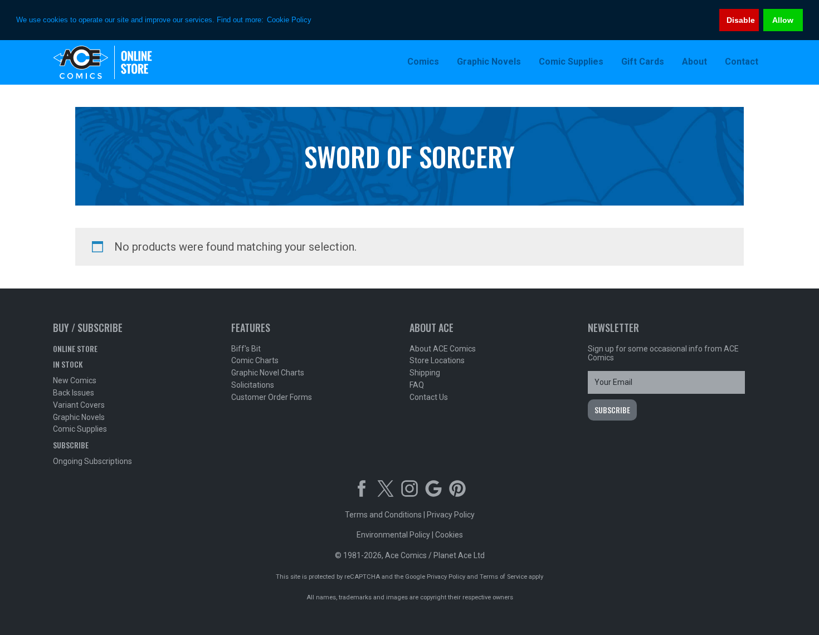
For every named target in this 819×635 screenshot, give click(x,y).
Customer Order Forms (271, 397)
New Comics (74, 380)
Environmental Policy (393, 534)
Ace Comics (125, 62)
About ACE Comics (443, 348)
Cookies (449, 534)
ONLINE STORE (75, 348)
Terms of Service (503, 576)
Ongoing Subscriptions (92, 461)
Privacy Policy (451, 514)
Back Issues (73, 392)
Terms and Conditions (383, 514)
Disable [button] (741, 20)
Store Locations (437, 360)
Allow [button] (782, 20)
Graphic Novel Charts (267, 372)
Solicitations (252, 384)
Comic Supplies (80, 428)
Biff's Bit (246, 348)
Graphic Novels (79, 417)
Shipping (425, 372)
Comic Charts (255, 360)
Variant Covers (79, 404)
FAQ (417, 384)
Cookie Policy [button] (289, 20)
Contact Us (429, 397)
